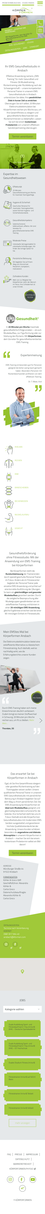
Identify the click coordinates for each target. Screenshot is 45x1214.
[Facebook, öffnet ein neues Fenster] (17, 947)
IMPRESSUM (32, 1154)
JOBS (25, 48)
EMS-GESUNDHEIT (17, 44)
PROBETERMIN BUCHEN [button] (11, 3)
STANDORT (34, 46)
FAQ (9, 1154)
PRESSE (18, 1154)
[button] (22, 971)
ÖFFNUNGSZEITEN (13, 49)
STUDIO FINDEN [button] (28, 3)
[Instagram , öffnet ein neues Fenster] (8, 947)
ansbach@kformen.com (15, 937)
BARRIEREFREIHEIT (22, 1164)
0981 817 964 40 (11, 934)
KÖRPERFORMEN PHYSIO (21, 1168)
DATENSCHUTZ (22, 1159)
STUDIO (30, 42)
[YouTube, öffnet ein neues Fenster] (33, 1183)
